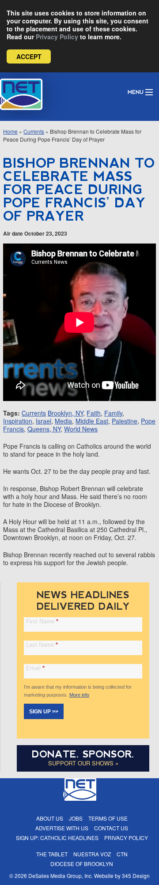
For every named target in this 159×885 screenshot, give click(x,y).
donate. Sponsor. (83, 754)
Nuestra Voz (92, 854)
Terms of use (108, 818)
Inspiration (17, 420)
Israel (43, 420)
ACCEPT (29, 56)
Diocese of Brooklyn (81, 863)
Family (113, 413)
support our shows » (83, 763)
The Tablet (52, 854)
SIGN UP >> (43, 712)
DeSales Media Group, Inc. (60, 875)
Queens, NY (44, 428)
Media (63, 420)
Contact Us (111, 828)
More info (79, 695)
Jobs (76, 818)
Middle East (92, 420)
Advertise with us (61, 828)
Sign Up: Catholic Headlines (57, 837)
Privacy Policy (57, 36)
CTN (122, 854)
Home (10, 131)
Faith (94, 413)
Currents (33, 131)
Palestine (124, 420)
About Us (49, 818)
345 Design (136, 875)
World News (81, 428)
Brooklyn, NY (65, 413)
